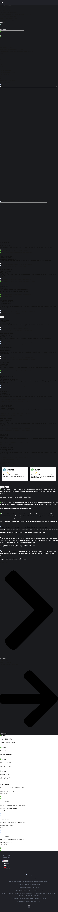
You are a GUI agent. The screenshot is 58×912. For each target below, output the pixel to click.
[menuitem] (2, 2)
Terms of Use (7, 855)
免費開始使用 (3, 781)
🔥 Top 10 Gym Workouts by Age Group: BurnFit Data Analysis (17, 546)
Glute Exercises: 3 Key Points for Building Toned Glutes (15, 497)
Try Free (2, 757)
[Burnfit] (29, 2)
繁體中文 (8, 868)
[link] (29, 483)
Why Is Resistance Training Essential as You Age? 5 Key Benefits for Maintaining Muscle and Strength (28, 521)
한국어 (7, 863)
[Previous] (1, 317)
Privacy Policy (7, 857)
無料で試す (3, 769)
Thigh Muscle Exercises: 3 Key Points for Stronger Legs (15, 508)
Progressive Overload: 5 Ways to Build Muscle (13, 559)
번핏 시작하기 (3, 745)
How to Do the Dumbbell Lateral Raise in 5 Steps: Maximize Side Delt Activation (22, 532)
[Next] (3, 317)
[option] (30, 864)
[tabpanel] (29, 573)
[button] (57, 475)
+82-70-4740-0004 (44, 881)
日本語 (7, 866)
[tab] (2, 487)
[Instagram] (29, 906)
